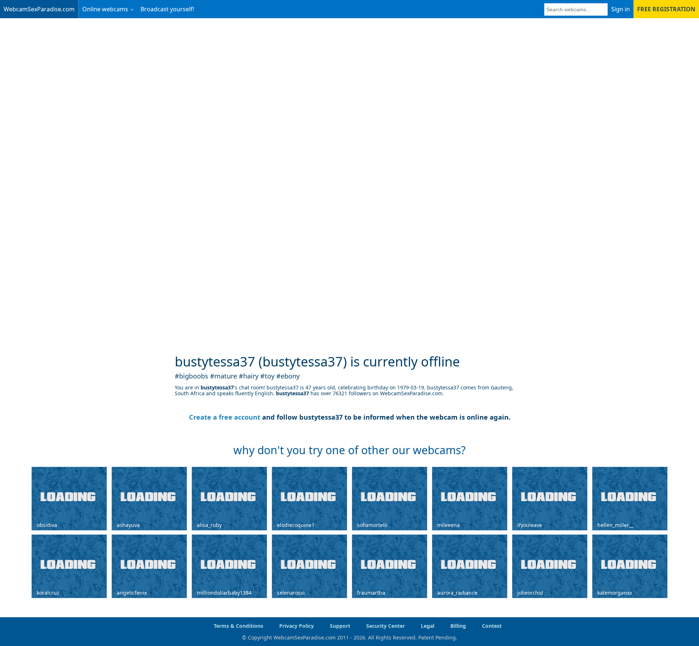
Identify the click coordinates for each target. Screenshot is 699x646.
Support (340, 625)
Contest (492, 625)
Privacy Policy (296, 625)
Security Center (385, 625)
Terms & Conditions (238, 625)
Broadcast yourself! (167, 9)
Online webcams (105, 9)
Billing (458, 625)
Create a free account (224, 417)
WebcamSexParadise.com (39, 9)
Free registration (666, 9)
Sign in (620, 9)
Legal (427, 625)
